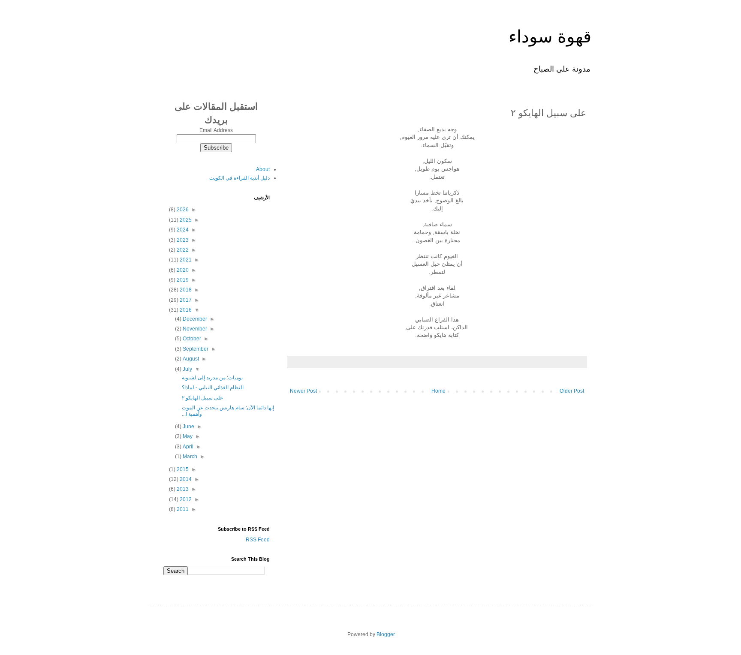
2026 (182, 210)
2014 (185, 479)
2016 (185, 310)
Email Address (216, 130)
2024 (182, 230)
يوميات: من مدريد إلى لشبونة (212, 378)
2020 (182, 270)
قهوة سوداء (550, 36)
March (189, 457)
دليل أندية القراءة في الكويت (239, 178)
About (263, 169)
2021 (185, 260)
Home (438, 391)
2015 (182, 469)
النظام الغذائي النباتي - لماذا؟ (213, 388)
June (187, 427)
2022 (182, 250)
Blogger (386, 634)
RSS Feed (258, 540)
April (187, 447)
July (186, 369)
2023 (182, 240)
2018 (185, 290)
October (191, 339)
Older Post (572, 391)
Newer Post (303, 391)
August (190, 359)
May (187, 436)
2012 (185, 499)
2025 (185, 220)
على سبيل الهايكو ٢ (202, 398)
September (194, 349)
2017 (185, 300)
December (194, 319)
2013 (182, 489)
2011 (182, 509)
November (194, 329)
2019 (182, 280)
